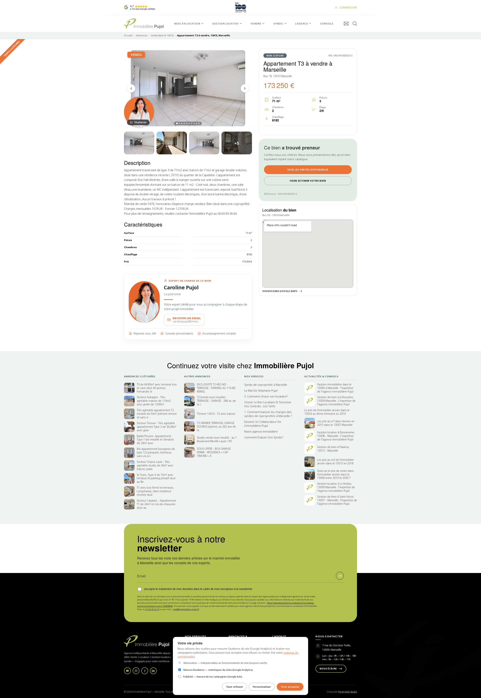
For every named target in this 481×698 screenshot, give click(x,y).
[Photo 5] (237, 143)
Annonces (141, 35)
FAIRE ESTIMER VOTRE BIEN (308, 180)
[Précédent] (131, 88)
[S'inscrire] (340, 576)
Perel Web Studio (347, 691)
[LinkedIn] (153, 670)
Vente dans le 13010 (162, 35)
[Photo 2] (139, 143)
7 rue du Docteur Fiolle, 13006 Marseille (336, 647)
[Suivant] (245, 88)
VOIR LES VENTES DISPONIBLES (307, 169)
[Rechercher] (355, 23)
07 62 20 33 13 (152, 609)
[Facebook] (144, 670)
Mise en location (187, 23)
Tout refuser (234, 686)
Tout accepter (290, 686)
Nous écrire (328, 668)
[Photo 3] (172, 143)
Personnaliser (262, 686)
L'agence (301, 23)
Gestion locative (225, 23)
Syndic (278, 23)
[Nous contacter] (346, 23)
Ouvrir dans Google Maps (279, 291)
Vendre (256, 23)
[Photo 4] (204, 143)
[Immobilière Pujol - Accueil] (143, 23)
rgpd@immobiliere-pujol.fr (186, 609)
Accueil (128, 35)
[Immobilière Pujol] (150, 641)
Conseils (326, 23)
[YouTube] (127, 670)
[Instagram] (136, 670)
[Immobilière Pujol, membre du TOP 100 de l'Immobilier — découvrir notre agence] (240, 7)
